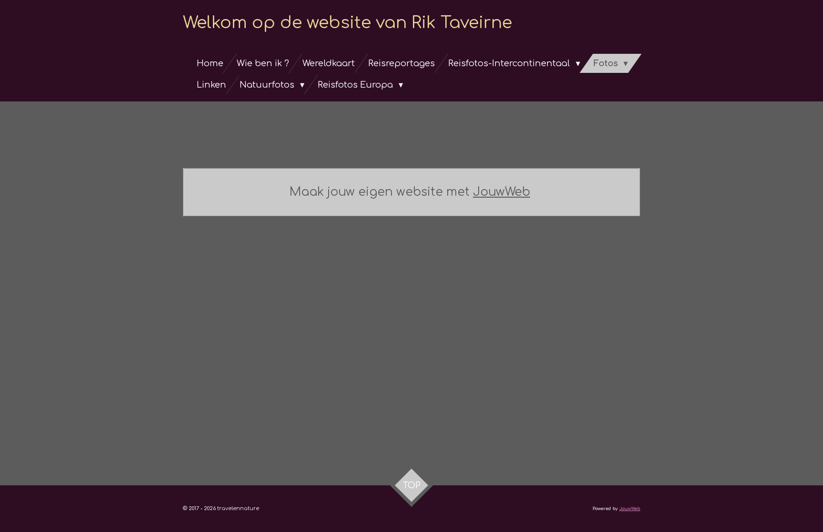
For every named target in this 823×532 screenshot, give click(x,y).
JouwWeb (501, 192)
